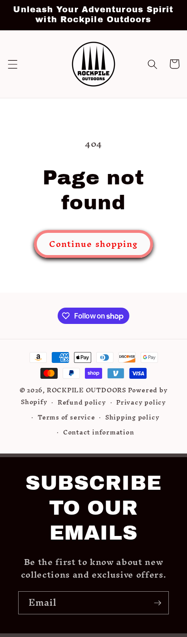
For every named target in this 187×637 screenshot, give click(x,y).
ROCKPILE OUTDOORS (86, 390)
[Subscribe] (157, 603)
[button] (12, 64)
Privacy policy (141, 402)
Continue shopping (93, 243)
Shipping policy (132, 417)
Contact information (98, 432)
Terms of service (66, 417)
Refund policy (82, 402)
